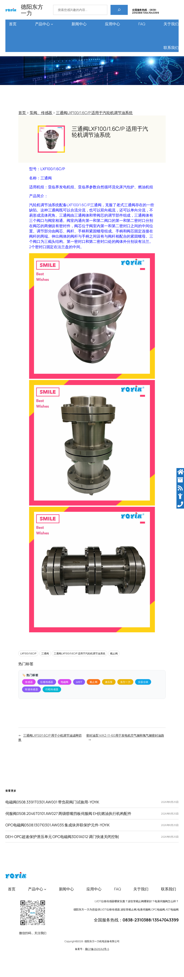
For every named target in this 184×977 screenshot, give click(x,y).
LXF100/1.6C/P (28, 653)
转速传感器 (31, 689)
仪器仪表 (143, 682)
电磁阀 (64, 682)
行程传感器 (51, 689)
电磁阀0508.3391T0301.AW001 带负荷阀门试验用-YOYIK (52, 802)
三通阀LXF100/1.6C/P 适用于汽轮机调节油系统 (79, 653)
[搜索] (119, 10)
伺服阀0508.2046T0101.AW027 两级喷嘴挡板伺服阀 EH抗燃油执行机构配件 (68, 813)
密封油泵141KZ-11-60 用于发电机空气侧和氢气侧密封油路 (125, 735)
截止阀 (114, 653)
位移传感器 (46, 682)
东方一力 (125, 682)
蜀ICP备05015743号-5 (97, 949)
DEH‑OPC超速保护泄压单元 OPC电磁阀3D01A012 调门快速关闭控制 (62, 837)
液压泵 (109, 682)
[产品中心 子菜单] (52, 24)
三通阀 (45, 653)
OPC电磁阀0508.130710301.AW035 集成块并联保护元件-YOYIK (57, 825)
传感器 (29, 682)
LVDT (79, 682)
